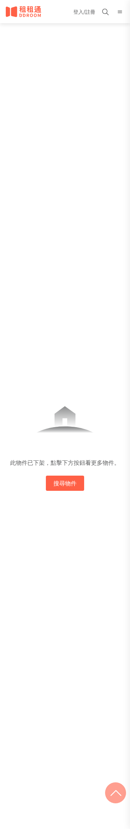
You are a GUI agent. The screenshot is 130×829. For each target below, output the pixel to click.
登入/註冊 (84, 12)
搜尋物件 (65, 483)
